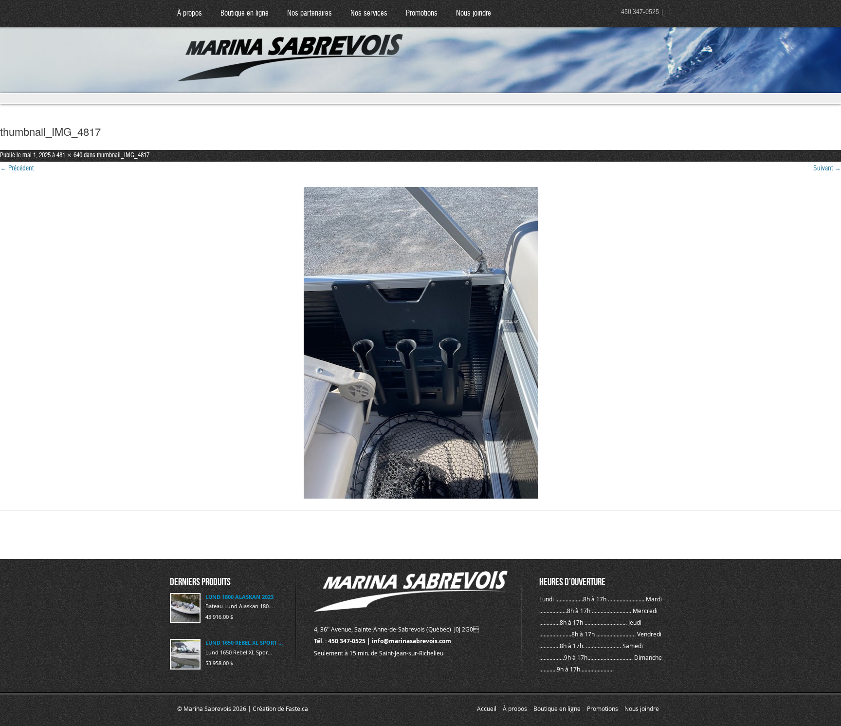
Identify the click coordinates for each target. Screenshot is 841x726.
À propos (189, 13)
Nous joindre (473, 13)
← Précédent (17, 168)
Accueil (486, 708)
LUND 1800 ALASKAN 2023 (239, 596)
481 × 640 (69, 155)
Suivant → (827, 168)
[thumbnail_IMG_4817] (420, 343)
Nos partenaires (309, 13)
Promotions (422, 13)
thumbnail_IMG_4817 (123, 155)
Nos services (368, 13)
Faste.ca (297, 708)
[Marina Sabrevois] (290, 49)
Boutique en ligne (244, 13)
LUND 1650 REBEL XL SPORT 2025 (244, 642)
